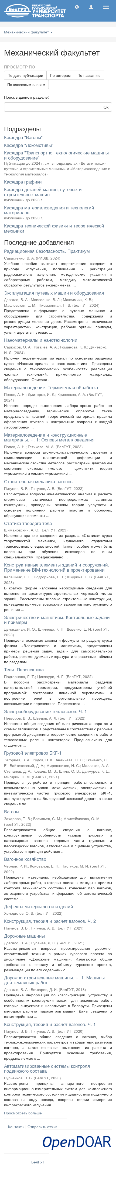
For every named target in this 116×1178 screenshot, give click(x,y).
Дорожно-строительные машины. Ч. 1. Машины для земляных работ (54, 980)
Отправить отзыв (42, 1126)
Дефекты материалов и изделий (38, 906)
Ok (106, 107)
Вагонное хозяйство (25, 858)
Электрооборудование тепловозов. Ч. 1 (45, 711)
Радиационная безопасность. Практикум (47, 250)
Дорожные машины (24, 935)
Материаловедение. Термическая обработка (51, 387)
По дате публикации (25, 75)
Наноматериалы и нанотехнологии (40, 339)
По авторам (60, 75)
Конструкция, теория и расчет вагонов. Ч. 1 (50, 1024)
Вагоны (11, 811)
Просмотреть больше (23, 1112)
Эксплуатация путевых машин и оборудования (54, 292)
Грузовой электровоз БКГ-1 (33, 752)
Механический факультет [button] (27, 31)
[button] (77, 6)
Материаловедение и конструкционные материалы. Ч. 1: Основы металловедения (49, 437)
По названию (89, 75)
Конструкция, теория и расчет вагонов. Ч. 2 (50, 920)
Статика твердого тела (28, 523)
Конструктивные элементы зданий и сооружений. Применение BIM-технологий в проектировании (56, 567)
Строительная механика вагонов (38, 481)
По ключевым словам (26, 84)
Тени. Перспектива (24, 669)
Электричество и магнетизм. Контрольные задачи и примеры (57, 620)
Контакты (16, 1126)
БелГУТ (38, 1162)
